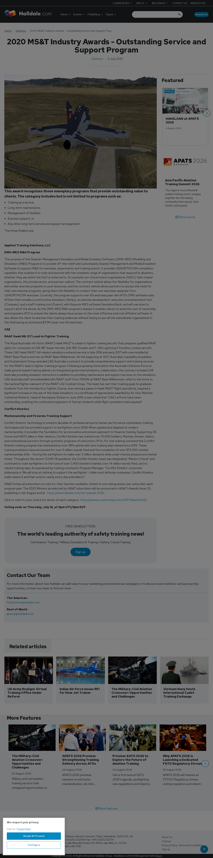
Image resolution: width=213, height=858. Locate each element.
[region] (34, 836)
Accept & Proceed (34, 836)
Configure (34, 845)
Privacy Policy (24, 829)
